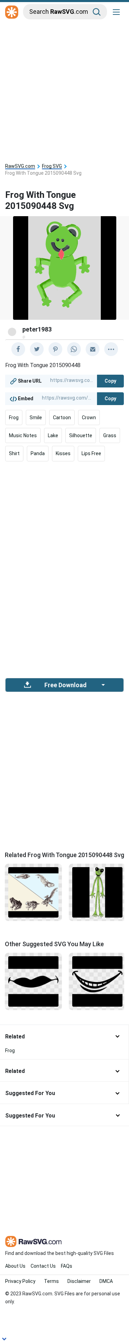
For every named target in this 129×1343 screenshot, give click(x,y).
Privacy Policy (20, 1281)
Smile (36, 417)
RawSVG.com (20, 166)
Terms (51, 1281)
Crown (89, 417)
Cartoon (62, 417)
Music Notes (23, 435)
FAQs (66, 1266)
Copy (110, 381)
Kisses (63, 453)
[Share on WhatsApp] (74, 349)
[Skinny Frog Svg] (97, 892)
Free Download (65, 685)
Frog (14, 417)
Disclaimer (79, 1281)
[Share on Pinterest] (55, 349)
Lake (53, 435)
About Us (15, 1266)
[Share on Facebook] (18, 349)
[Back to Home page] (11, 12)
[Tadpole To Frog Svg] (33, 892)
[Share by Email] (92, 349)
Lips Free (91, 453)
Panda (38, 453)
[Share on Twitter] (37, 349)
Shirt (14, 453)
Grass (109, 435)
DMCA (106, 1281)
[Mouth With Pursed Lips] (33, 981)
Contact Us (43, 1266)
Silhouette (80, 435)
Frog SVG (52, 166)
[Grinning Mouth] (97, 981)
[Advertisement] (64, 89)
